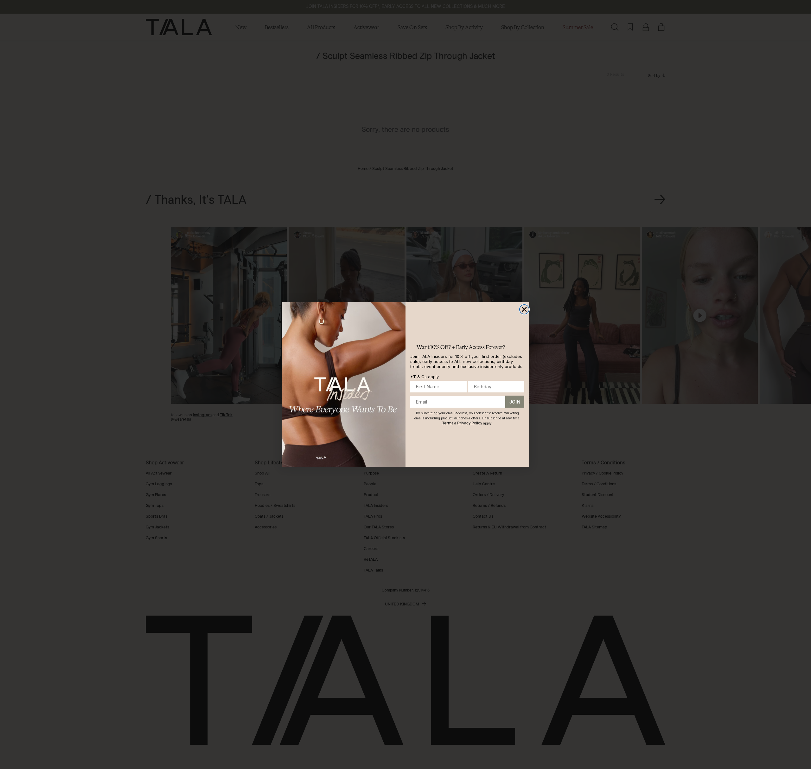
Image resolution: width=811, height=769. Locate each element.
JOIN (514, 402)
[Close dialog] (524, 309)
